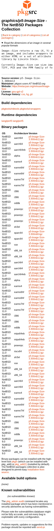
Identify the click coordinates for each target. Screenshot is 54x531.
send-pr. (41, 527)
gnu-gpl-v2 (17, 91)
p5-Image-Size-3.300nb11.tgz (37, 138)
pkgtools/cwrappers (30, 109)
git (31, 94)
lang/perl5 (7, 121)
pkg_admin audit (15, 501)
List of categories (31, 35)
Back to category (11, 35)
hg (27, 94)
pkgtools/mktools (10, 109)
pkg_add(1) (21, 464)
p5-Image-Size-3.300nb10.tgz (37, 149)
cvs (23, 94)
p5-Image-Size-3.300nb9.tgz (37, 232)
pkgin (15, 461)
